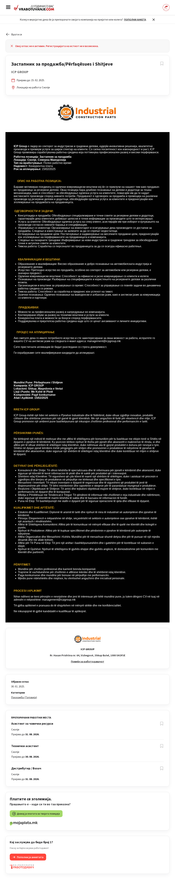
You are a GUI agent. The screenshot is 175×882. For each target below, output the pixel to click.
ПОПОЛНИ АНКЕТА (135, 19)
